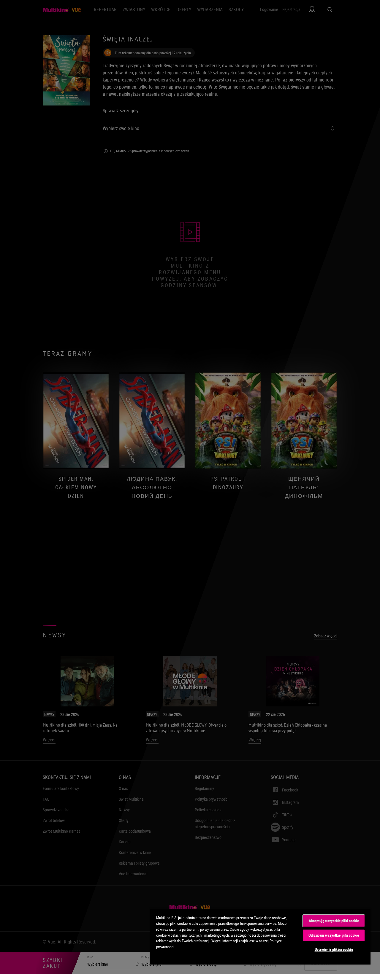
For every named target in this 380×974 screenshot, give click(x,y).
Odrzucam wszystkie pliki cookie (333, 935)
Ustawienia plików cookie (334, 949)
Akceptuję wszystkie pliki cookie (334, 920)
